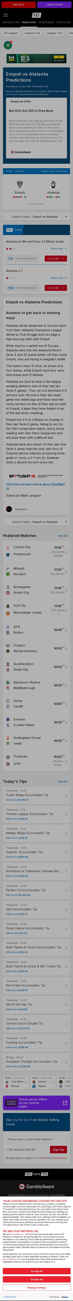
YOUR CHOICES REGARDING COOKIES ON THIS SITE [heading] (35, 1201)
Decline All (37, 1279)
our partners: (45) (20, 1234)
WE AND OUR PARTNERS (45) (20, 1231)
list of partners (10, 1259)
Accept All (36, 1271)
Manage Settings (36, 1287)
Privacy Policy (10, 1297)
